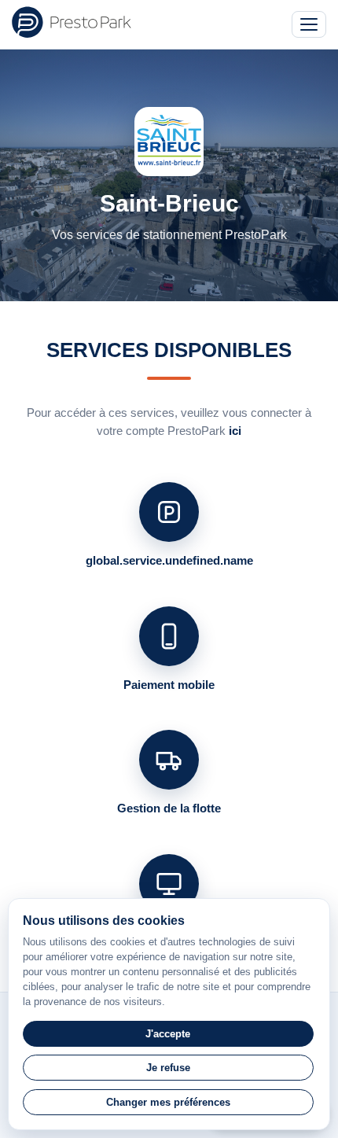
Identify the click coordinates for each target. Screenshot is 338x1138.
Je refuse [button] (168, 1068)
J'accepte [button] (167, 1034)
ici (235, 430)
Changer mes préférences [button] (168, 1102)
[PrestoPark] (71, 22)
